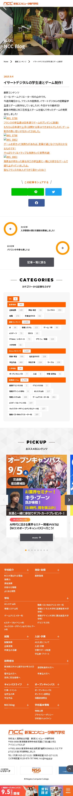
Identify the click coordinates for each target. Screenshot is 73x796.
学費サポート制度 (42, 649)
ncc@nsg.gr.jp (45, 758)
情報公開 (39, 710)
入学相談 (15, 368)
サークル (53, 362)
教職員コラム (18, 380)
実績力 (7, 579)
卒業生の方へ (44, 673)
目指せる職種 (10, 587)
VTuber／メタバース (19, 339)
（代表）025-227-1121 (22, 755)
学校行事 (35, 362)
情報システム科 (18, 397)
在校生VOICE (37, 356)
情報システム (30, 327)
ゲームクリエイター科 (13, 615)
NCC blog (9, 704)
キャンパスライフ (19, 351)
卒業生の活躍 (10, 649)
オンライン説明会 (42, 693)
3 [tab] (32, 550)
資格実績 (8, 583)
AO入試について (42, 642)
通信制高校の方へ (46, 667)
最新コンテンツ (18, 322)
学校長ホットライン (43, 718)
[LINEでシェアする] (36, 192)
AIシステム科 (42, 391)
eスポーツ (15, 333)
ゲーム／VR (51, 327)
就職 (14, 316)
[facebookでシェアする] (36, 203)
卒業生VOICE (33, 316)
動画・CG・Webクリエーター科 (23, 414)
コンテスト (54, 310)
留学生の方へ (10, 673)
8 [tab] (47, 550)
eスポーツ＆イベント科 (20, 402)
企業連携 (16, 310)
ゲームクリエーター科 (44, 397)
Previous (4, 500)
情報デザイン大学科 (19, 391)
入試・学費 (39, 646)
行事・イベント (10, 690)
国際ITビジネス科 (18, 385)
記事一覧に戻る (36, 262)
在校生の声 (9, 693)
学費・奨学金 (53, 374)
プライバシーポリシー (44, 714)
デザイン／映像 (45, 339)
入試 (37, 374)
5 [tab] (38, 550)
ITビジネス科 (40, 385)
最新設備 (39, 575)
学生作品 (16, 362)
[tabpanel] (37, 498)
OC (12, 298)
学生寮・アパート (42, 653)
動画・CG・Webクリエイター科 (51, 604)
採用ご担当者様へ (12, 677)
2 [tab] (29, 550)
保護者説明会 (41, 697)
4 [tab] (35, 550)
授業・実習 (16, 356)
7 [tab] (44, 550)
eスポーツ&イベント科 (14, 622)
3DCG (33, 333)
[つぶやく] (53, 192)
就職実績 (8, 642)
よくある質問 (9, 591)
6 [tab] (41, 550)
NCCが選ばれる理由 (13, 575)
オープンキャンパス (18, 374)
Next (69, 500)
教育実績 (15, 304)
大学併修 (15, 345)
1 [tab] (26, 550)
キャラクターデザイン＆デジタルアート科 (27, 408)
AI (12, 327)
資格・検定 (34, 310)
